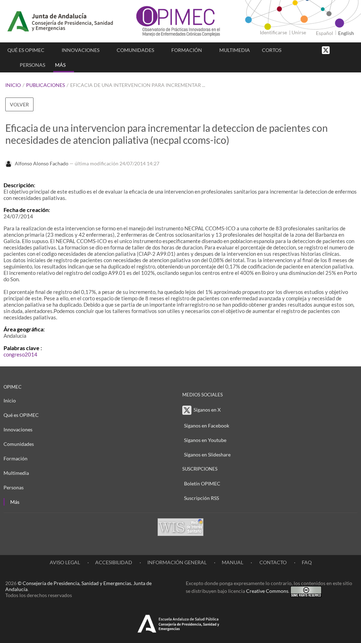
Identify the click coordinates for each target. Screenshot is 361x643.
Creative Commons (267, 591)
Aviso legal (65, 562)
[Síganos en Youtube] (345, 49)
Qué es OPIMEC (25, 50)
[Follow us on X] (326, 49)
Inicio (13, 85)
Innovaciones (80, 50)
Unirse (299, 32)
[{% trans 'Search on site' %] (352, 49)
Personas (32, 65)
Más (60, 65)
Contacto (272, 562)
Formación (186, 50)
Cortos (271, 50)
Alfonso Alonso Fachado (41, 163)
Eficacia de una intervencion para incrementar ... (137, 85)
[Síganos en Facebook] (338, 49)
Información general (177, 562)
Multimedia (234, 50)
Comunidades (135, 50)
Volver (19, 104)
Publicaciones (45, 85)
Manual (232, 562)
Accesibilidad (113, 562)
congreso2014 (20, 354)
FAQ (307, 562)
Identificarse (273, 32)
